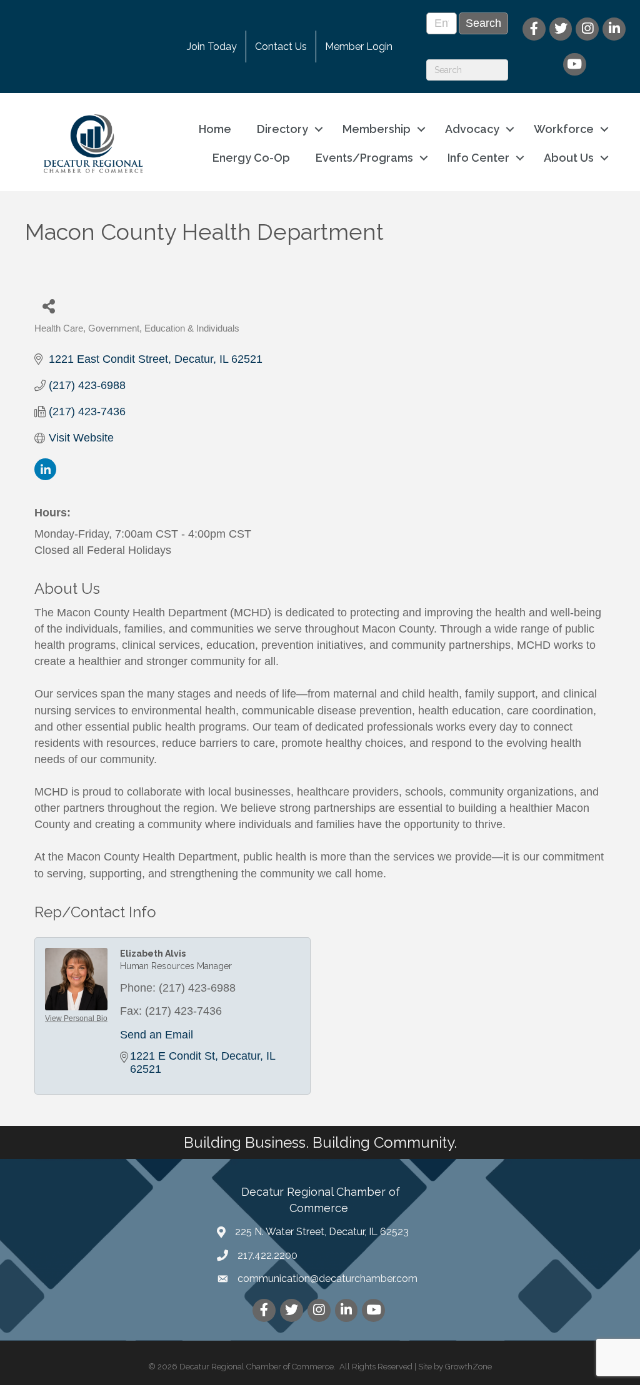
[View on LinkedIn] (45, 476)
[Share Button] (48, 306)
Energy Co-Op (251, 157)
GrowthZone (468, 1366)
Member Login (358, 46)
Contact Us (281, 46)
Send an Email (156, 1034)
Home (215, 129)
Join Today (212, 46)
